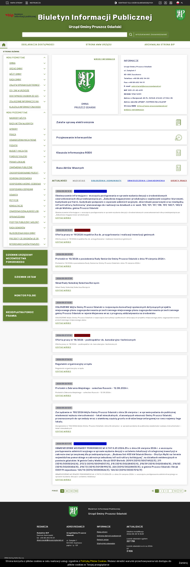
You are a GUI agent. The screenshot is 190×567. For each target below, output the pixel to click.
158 (175, 491)
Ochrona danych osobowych (109, 536)
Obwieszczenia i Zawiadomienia (146, 181)
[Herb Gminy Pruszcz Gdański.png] (181, 15)
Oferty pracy (179, 181)
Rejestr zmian (103, 540)
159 (180, 491)
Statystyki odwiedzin (106, 543)
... (170, 491)
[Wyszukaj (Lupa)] (130, 34)
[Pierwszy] (153, 491)
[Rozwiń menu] (44, 63)
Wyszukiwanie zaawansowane (151, 34)
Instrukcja (35, 3)
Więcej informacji (134, 110)
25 (67, 491)
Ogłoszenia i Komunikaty (106, 181)
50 (71, 491)
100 (76, 491)
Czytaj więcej (63, 218)
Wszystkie (79, 181)
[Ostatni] (185, 491)
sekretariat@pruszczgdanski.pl (146, 86)
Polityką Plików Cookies (93, 561)
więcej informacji (104, 59)
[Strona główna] (3, 44)
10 (62, 491)
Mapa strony (16, 3)
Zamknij (183, 563)
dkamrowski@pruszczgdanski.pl (50, 540)
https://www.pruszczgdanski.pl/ (152, 106)
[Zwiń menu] (44, 57)
